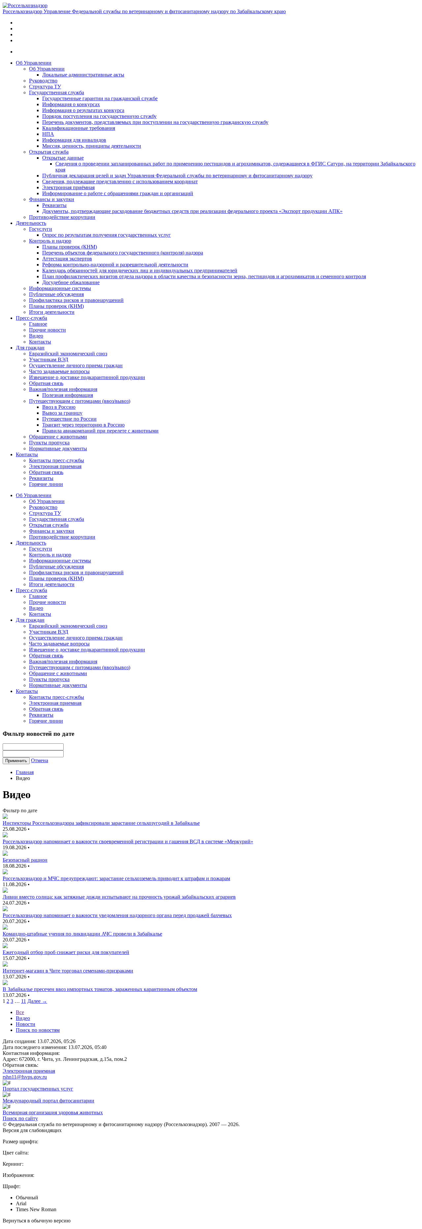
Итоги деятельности (52, 312)
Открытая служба (49, 152)
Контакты (40, 342)
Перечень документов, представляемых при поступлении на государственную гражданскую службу (155, 122)
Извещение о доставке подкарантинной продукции (87, 377)
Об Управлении (33, 63)
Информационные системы (60, 288)
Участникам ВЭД (48, 359)
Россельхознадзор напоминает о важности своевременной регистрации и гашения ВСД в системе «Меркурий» (128, 841)
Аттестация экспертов (67, 258)
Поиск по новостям (38, 1030)
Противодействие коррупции (62, 217)
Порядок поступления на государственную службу (99, 116)
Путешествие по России (69, 419)
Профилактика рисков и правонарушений (76, 300)
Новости (25, 1024)
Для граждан (30, 347)
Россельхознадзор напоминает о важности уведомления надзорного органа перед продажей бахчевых (117, 915)
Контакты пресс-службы (56, 460)
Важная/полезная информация (63, 389)
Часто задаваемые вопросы (59, 371)
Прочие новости (47, 330)
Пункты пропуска (49, 442)
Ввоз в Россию (58, 407)
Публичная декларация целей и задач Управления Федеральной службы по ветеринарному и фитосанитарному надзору (177, 175)
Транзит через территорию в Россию (83, 425)
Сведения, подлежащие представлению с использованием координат (120, 181)
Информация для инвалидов (74, 140)
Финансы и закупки (51, 199)
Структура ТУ (45, 86)
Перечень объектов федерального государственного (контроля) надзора (122, 252)
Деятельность (31, 223)
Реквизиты (54, 205)
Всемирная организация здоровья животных (53, 1112)
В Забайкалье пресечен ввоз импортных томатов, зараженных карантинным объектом (100, 989)
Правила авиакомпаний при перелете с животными (100, 431)
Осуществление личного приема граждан (76, 365)
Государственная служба (56, 92)
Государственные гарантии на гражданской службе (100, 98)
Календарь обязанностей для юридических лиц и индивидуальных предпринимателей (139, 270)
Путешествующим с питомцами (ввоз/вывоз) (79, 401)
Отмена (39, 760)
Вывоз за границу (62, 413)
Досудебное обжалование (71, 282)
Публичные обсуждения (56, 294)
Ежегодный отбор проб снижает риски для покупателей (66, 952)
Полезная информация (67, 395)
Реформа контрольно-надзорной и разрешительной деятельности (115, 264)
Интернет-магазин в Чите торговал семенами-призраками (68, 971)
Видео (36, 336)
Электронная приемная (55, 466)
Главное (38, 324)
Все (20, 1012)
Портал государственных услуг (38, 1089)
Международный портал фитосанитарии (48, 1100)
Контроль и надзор (50, 241)
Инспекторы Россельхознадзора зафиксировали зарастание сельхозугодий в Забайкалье (101, 823)
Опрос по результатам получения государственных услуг (106, 235)
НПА (48, 134)
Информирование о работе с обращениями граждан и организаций (117, 193)
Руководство (43, 80)
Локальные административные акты (83, 74)
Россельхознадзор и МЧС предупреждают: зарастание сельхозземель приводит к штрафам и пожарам (116, 878)
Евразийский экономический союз (68, 353)
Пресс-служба (31, 318)
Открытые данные (63, 158)
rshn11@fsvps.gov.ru (25, 1077)
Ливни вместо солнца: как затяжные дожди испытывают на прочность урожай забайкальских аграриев (119, 897)
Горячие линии (46, 484)
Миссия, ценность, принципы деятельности (91, 146)
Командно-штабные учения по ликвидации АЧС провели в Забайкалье (82, 934)
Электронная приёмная (68, 187)
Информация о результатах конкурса (83, 110)
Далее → (37, 1001)
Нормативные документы (58, 448)
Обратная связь (46, 383)
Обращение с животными (58, 436)
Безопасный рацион (25, 860)
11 (23, 1001)
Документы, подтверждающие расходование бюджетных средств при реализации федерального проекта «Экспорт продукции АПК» (192, 211)
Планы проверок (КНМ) (69, 247)
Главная (25, 772)
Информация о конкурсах (71, 104)
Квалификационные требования (78, 128)
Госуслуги (40, 229)
